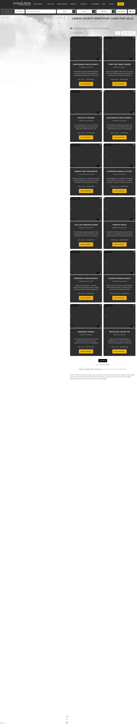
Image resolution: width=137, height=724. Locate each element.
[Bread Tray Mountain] (86, 155)
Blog (103, 4)
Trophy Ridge (119, 225)
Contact (111, 4)
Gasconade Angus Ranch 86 (119, 118)
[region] (34, 369)
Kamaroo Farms (86, 332)
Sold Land (50, 4)
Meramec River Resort (86, 278)
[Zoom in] (67, 716)
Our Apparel (95, 4)
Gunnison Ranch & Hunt (119, 171)
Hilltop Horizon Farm (86, 225)
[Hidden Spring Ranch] (119, 262)
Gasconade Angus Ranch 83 (86, 64)
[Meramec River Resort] (86, 262)
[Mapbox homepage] (1, 723)
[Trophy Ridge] (119, 209)
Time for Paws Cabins (119, 64)
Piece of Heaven (86, 118)
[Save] (101, 38)
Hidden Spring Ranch (119, 278)
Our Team (83, 4)
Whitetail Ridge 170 (119, 332)
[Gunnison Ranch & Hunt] (119, 155)
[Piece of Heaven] (86, 102)
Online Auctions (62, 4)
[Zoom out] (67, 719)
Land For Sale (38, 4)
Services (73, 4)
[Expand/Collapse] (66, 17)
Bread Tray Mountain (86, 171)
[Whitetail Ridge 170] (119, 316)
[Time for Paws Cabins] (119, 48)
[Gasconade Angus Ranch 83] (86, 48)
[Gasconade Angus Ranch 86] (119, 102)
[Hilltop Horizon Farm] (86, 209)
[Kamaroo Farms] (86, 316)
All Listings (19, 11)
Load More (103, 360)
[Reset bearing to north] (67, 722)
